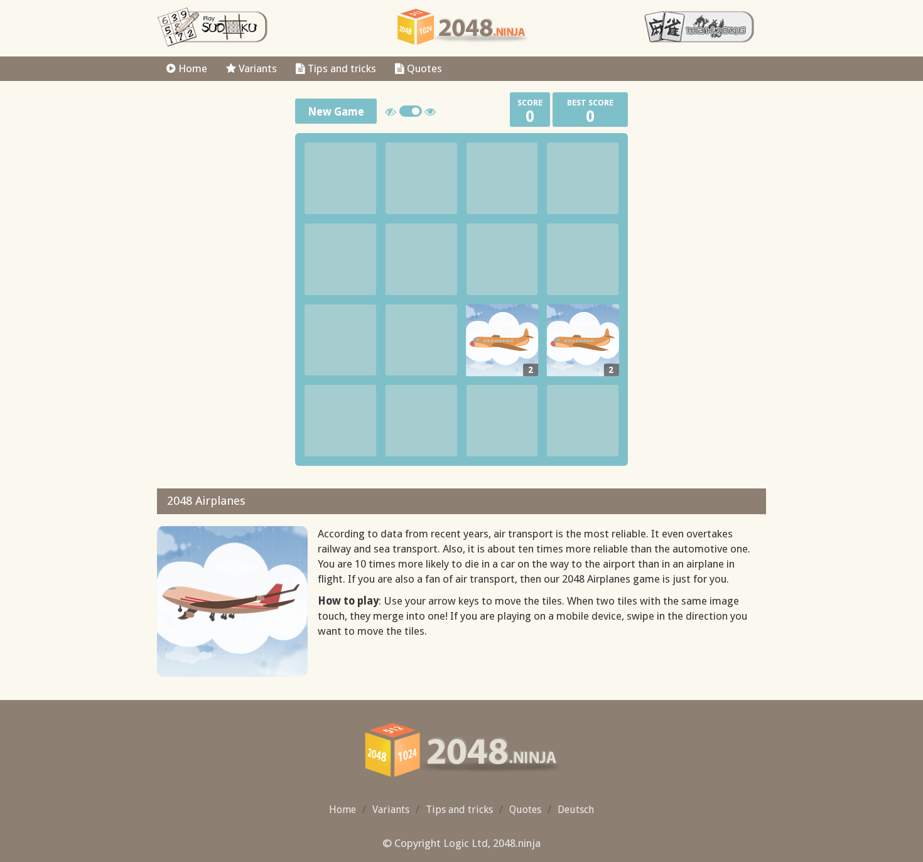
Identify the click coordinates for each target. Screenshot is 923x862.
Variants (256, 68)
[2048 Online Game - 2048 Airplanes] (461, 750)
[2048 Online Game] (462, 27)
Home (191, 68)
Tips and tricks (340, 68)
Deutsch (576, 810)
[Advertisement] (221, 275)
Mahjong (699, 27)
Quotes (423, 68)
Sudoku (213, 27)
